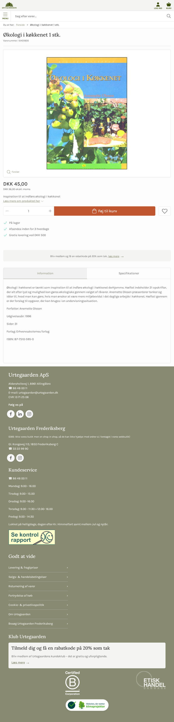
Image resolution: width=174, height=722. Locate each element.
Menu (5, 18)
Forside (20, 24)
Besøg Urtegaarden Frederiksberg (30, 623)
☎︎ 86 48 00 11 (17, 388)
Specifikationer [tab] (129, 273)
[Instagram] (29, 414)
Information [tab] (45, 273)
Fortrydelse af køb (20, 595)
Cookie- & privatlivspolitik (26, 605)
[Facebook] (11, 414)
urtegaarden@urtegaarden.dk (38, 392)
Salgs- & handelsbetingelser (27, 577)
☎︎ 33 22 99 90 (18, 448)
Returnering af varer (21, 586)
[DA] (9, 5)
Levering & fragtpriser (23, 567)
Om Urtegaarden (19, 614)
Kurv (168, 8)
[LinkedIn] (20, 414)
